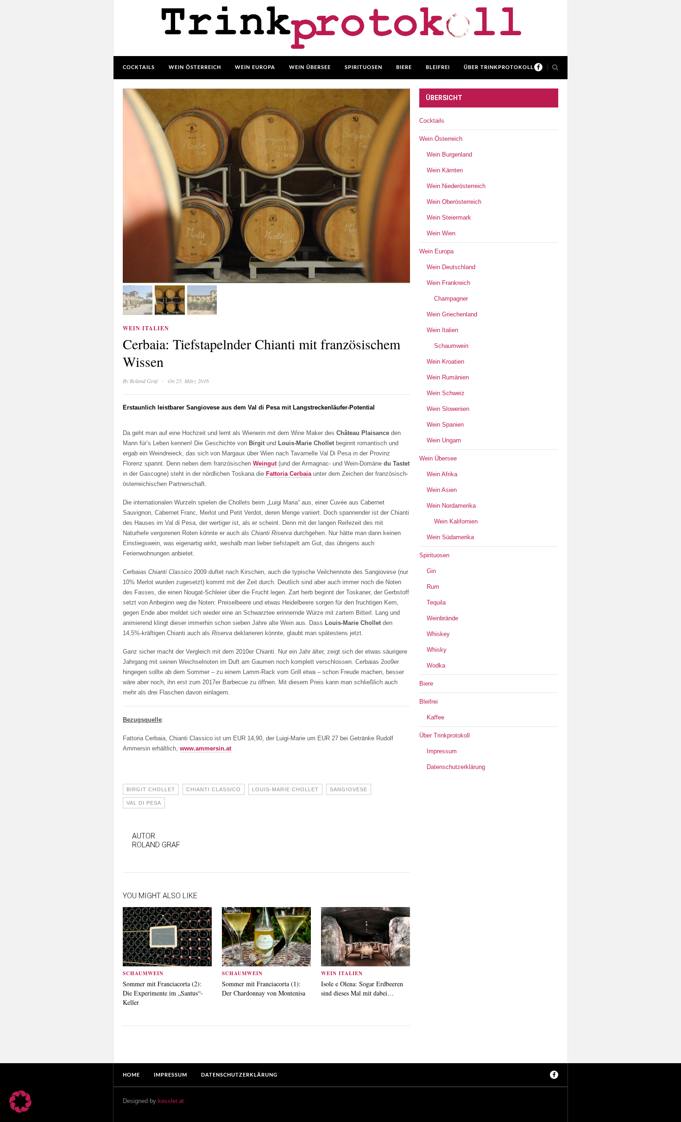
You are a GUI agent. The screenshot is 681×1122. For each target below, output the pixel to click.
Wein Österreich (195, 67)
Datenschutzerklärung (456, 766)
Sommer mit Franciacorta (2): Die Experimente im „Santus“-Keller (163, 993)
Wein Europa (255, 67)
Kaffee (435, 717)
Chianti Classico (213, 789)
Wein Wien (441, 233)
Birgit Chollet (150, 789)
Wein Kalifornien (456, 521)
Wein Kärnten (445, 170)
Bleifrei (438, 67)
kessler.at (171, 1100)
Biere (404, 67)
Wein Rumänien (448, 377)
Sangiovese (348, 789)
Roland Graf (144, 381)
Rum (433, 586)
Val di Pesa (143, 803)
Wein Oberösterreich (454, 201)
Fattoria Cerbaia (288, 473)
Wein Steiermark (449, 217)
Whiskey (438, 633)
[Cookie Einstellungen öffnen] (20, 1110)
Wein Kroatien (445, 361)
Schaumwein (143, 973)
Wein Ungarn (444, 440)
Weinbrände (442, 618)
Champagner (451, 298)
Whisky (437, 649)
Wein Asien (442, 489)
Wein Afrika (442, 474)
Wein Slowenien (448, 408)
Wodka (436, 665)
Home (131, 1075)
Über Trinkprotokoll (499, 67)
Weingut (265, 463)
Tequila (436, 602)
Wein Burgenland (449, 154)
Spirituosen (363, 67)
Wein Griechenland (452, 314)
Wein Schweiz (446, 393)
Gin (431, 570)
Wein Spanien (445, 424)
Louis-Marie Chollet (285, 789)
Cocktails (139, 67)
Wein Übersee (310, 67)
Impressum (442, 751)
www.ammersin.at (205, 748)
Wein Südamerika (450, 537)
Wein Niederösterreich (456, 186)
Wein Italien (146, 328)
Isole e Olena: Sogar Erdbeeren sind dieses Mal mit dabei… (362, 988)
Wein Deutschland (451, 267)
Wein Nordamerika (451, 505)
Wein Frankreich (448, 282)
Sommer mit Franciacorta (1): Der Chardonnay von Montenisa (263, 988)
